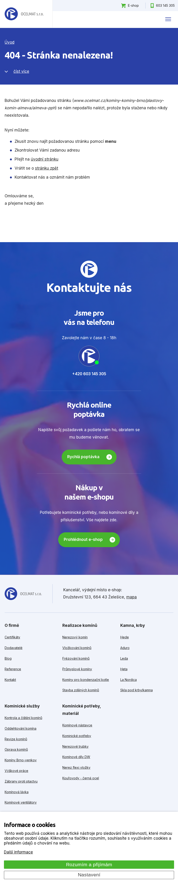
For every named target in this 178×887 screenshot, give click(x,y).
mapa (131, 597)
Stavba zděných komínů (80, 690)
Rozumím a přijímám (89, 864)
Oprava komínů (16, 749)
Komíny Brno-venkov (21, 760)
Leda (124, 658)
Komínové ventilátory (21, 802)
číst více (21, 71)
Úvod (9, 42)
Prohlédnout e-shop (83, 539)
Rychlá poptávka (83, 456)
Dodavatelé (13, 648)
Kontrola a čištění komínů (23, 718)
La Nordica (128, 680)
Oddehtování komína (20, 728)
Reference (13, 669)
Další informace (18, 852)
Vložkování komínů (76, 648)
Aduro (125, 648)
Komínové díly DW (76, 757)
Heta (123, 669)
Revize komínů (16, 739)
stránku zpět (46, 168)
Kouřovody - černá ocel (80, 778)
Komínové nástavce (77, 725)
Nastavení (89, 875)
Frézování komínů (75, 658)
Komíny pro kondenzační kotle (85, 680)
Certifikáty (12, 637)
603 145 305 (165, 5)
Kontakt (10, 680)
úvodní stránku (44, 159)
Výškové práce (16, 771)
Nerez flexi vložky (76, 767)
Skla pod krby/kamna (136, 690)
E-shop (133, 5)
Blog (8, 658)
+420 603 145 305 (89, 374)
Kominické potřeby (76, 736)
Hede (124, 637)
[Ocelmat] (24, 14)
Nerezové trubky (75, 746)
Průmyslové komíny (77, 669)
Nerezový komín (75, 637)
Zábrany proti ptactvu (21, 781)
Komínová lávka (17, 792)
